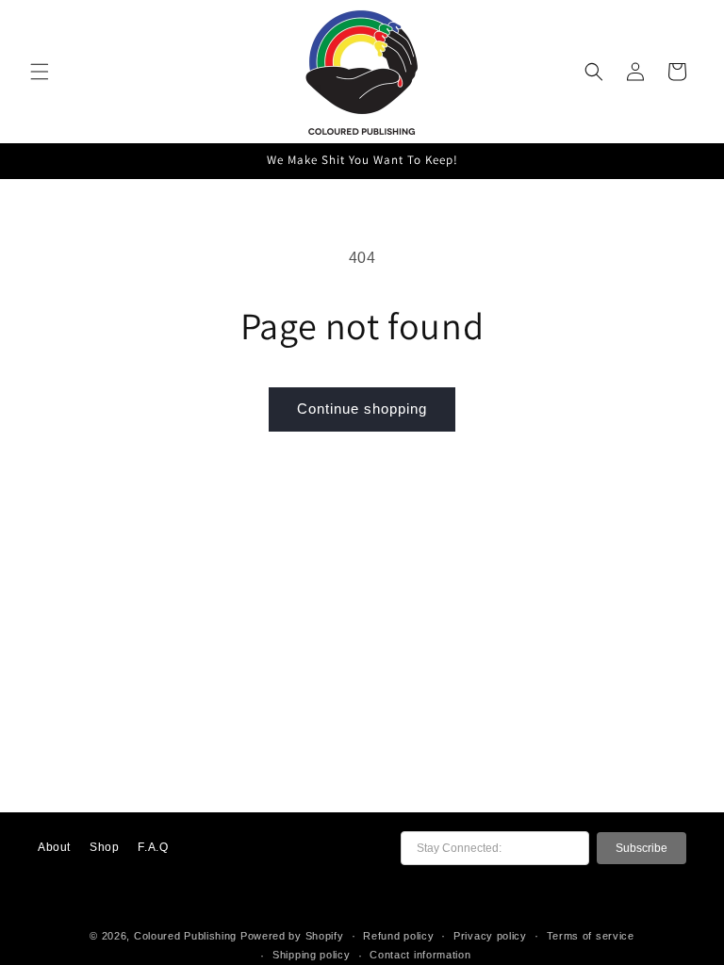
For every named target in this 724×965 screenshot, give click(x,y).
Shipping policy (311, 954)
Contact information (420, 954)
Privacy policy (490, 935)
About (54, 847)
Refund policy (398, 935)
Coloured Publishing (185, 935)
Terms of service (590, 935)
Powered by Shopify (292, 935)
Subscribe (641, 848)
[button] (39, 71)
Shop (104, 847)
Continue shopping (362, 409)
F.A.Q (153, 847)
